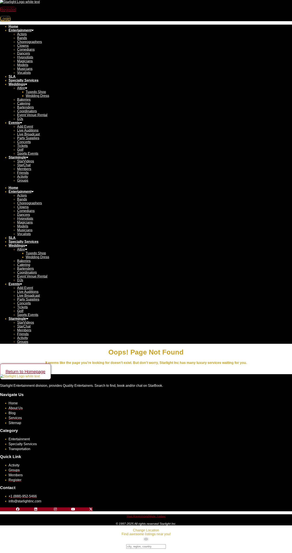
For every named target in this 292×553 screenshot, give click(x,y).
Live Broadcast (28, 134)
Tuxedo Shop (36, 92)
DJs (20, 119)
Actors (22, 34)
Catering (23, 103)
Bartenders (25, 107)
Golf (20, 149)
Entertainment (20, 30)
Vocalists (24, 72)
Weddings (17, 84)
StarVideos (25, 161)
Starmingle (17, 157)
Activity (22, 176)
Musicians (24, 69)
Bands (22, 38)
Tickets (22, 146)
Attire (21, 88)
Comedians (26, 49)
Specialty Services (23, 80)
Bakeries (24, 99)
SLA (12, 76)
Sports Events (27, 153)
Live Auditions (27, 130)
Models (22, 65)
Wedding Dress (37, 96)
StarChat (24, 165)
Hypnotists (25, 57)
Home (13, 26)
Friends (23, 173)
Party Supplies (28, 138)
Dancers (23, 53)
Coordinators (27, 111)
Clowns (23, 45)
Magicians (25, 61)
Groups (22, 180)
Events (14, 123)
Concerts (24, 142)
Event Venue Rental (32, 115)
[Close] (146, 539)
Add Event (25, 126)
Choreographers (29, 42)
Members (24, 169)
